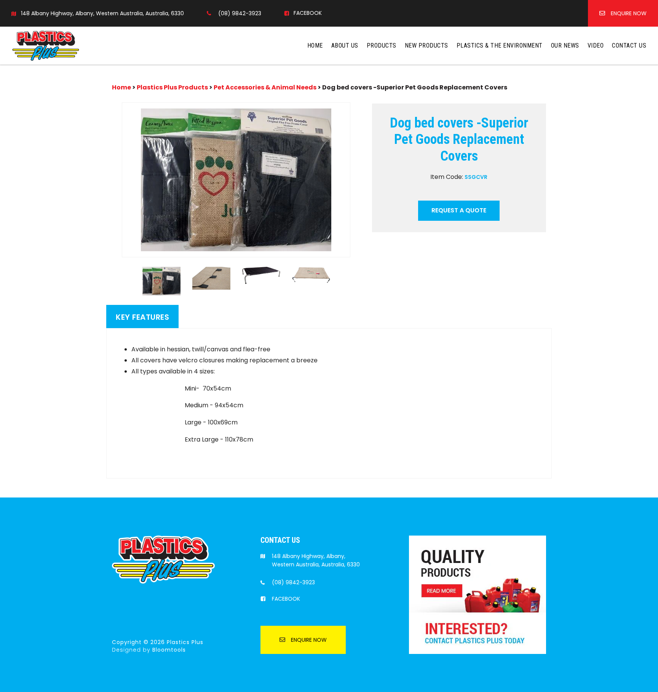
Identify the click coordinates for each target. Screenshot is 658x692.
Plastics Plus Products (172, 87)
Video (596, 45)
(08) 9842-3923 (239, 13)
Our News (565, 45)
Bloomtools (169, 650)
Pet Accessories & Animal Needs (265, 87)
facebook (308, 13)
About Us (344, 45)
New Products (426, 45)
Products (381, 45)
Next (355, 179)
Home (315, 45)
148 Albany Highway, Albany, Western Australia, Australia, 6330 (102, 13)
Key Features (142, 317)
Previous (116, 179)
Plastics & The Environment (500, 45)
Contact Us (629, 45)
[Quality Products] (477, 594)
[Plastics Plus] (45, 45)
